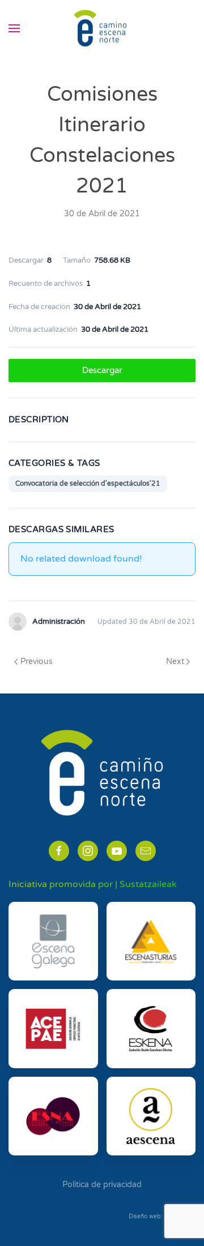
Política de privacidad (102, 1184)
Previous (36, 661)
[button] (14, 28)
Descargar (102, 370)
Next (175, 661)
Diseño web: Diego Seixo (162, 1216)
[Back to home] (102, 28)
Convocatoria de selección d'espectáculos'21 (87, 483)
